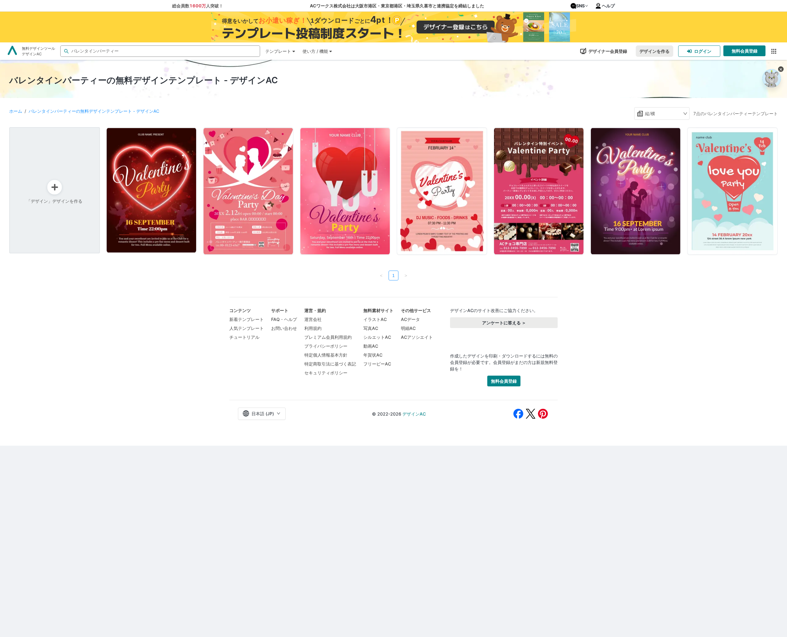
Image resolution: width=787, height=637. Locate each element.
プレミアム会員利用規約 (328, 337)
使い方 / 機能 (315, 51)
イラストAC (375, 319)
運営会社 (313, 319)
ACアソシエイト (417, 337)
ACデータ (410, 319)
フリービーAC (377, 363)
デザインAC (414, 413)
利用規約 (313, 328)
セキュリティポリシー (325, 372)
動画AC (370, 346)
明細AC (408, 328)
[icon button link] (773, 51)
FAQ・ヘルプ (284, 319)
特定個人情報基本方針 (325, 355)
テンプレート (278, 51)
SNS (580, 5)
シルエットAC (377, 337)
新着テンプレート (246, 319)
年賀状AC (372, 355)
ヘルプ (608, 5)
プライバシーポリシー (325, 346)
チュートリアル (244, 337)
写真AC (370, 328)
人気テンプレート (246, 328)
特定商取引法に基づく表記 (330, 363)
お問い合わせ (284, 328)
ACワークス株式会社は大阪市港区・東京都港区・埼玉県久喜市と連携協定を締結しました (397, 5)
